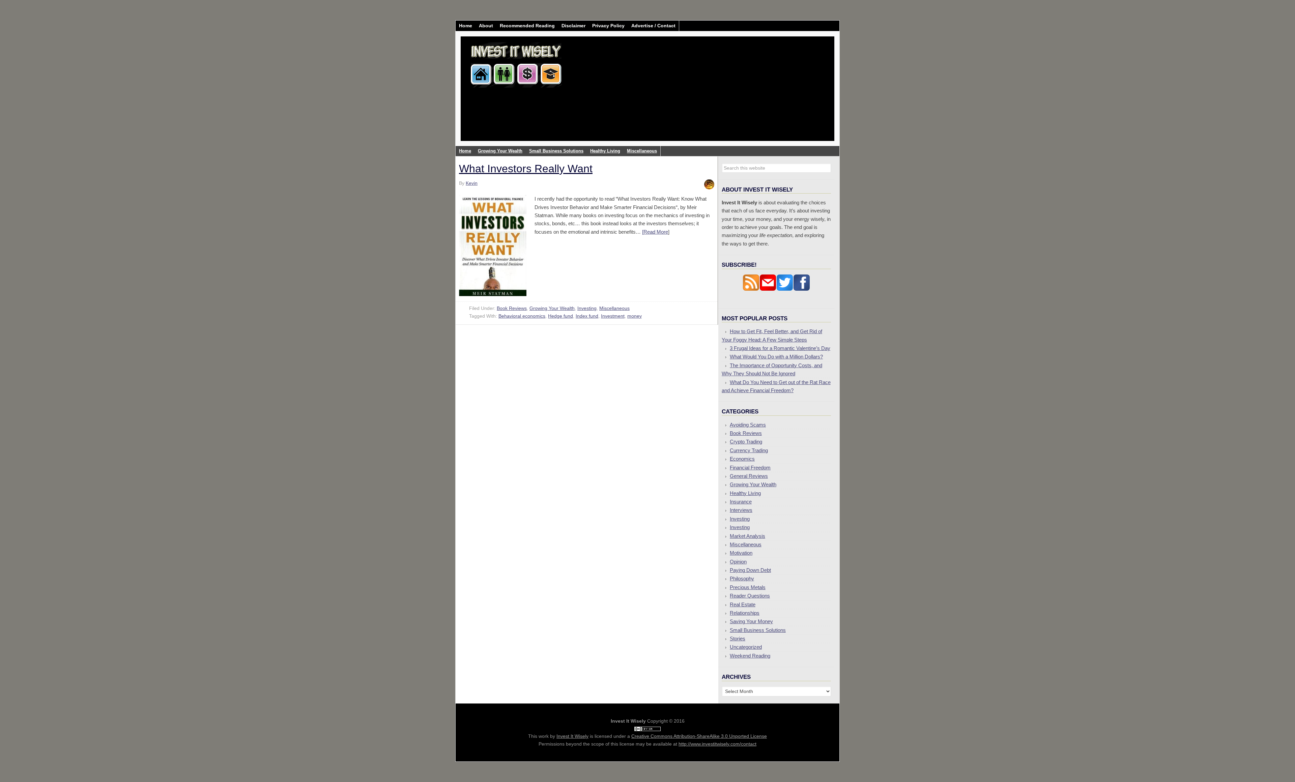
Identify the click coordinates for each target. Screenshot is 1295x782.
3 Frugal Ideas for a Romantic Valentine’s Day (780, 348)
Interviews (741, 510)
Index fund (587, 316)
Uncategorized (746, 647)
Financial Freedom (750, 467)
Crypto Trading (746, 441)
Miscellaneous (614, 308)
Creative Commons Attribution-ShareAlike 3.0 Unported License (699, 736)
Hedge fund (560, 316)
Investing (587, 308)
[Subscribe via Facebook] (801, 289)
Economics (742, 459)
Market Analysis (747, 536)
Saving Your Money (751, 621)
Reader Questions (750, 596)
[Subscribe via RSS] (751, 289)
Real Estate (742, 604)
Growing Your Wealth (552, 308)
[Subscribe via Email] (767, 289)
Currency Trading (749, 450)
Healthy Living (745, 493)
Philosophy (742, 578)
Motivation (741, 553)
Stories (737, 638)
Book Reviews (512, 308)
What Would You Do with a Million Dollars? (776, 356)
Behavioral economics (521, 316)
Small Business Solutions (758, 630)
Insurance (741, 501)
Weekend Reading (750, 656)
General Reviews (749, 476)
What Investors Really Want (526, 169)
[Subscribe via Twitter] (784, 289)
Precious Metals (748, 587)
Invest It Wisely (516, 62)
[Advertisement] (687, 94)
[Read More (655, 232)
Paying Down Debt (750, 570)
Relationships (744, 613)
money (634, 316)
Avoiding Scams (748, 425)
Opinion (738, 561)
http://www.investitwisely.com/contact (717, 744)
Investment (613, 316)
